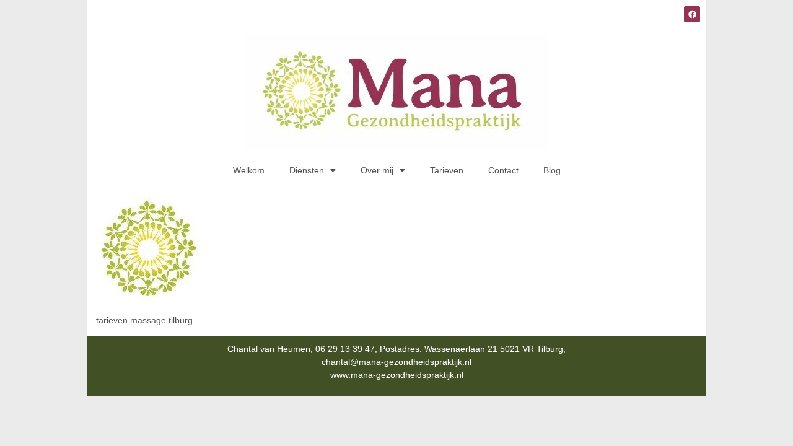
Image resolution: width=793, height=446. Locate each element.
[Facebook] (692, 14)
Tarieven (446, 170)
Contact (503, 170)
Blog (552, 170)
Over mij (377, 170)
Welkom (249, 170)
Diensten (306, 170)
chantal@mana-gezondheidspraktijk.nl (396, 362)
